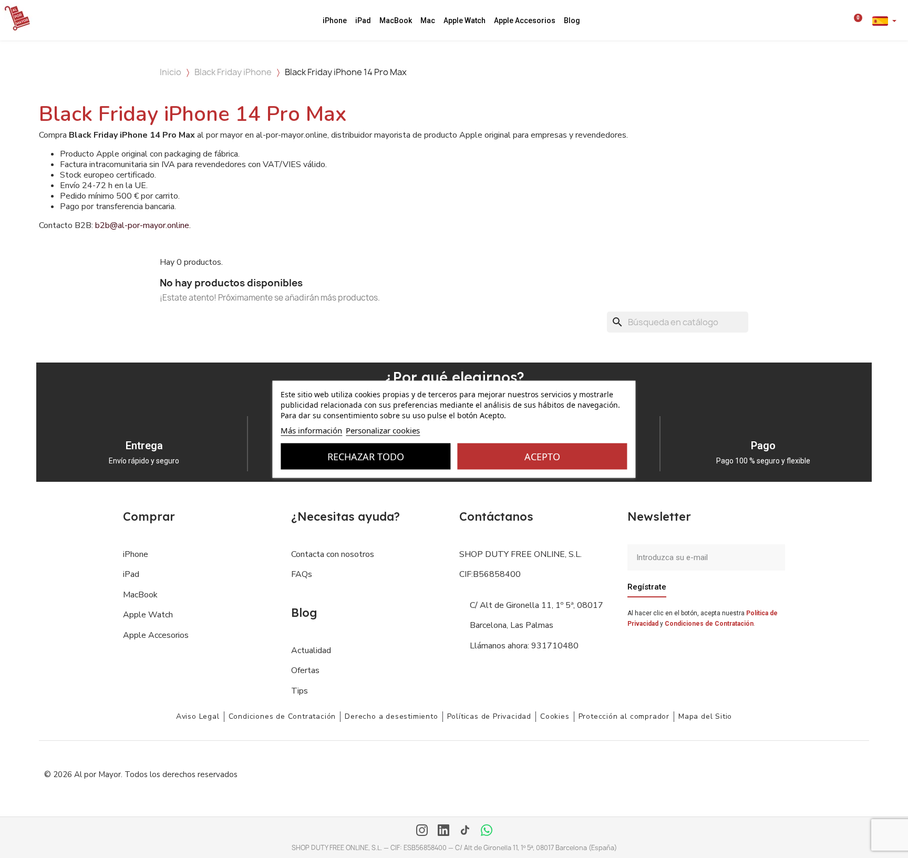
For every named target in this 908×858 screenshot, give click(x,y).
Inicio (170, 72)
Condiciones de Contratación (709, 623)
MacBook (395, 20)
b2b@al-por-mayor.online (142, 225)
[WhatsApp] (486, 831)
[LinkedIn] (443, 831)
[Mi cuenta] (842, 20)
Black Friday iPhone (233, 72)
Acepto (542, 456)
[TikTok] (465, 831)
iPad (363, 20)
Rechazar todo (365, 456)
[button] (828, 20)
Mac (427, 20)
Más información (311, 430)
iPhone (335, 20)
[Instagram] (422, 831)
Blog (572, 20)
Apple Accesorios (524, 20)
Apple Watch (464, 20)
